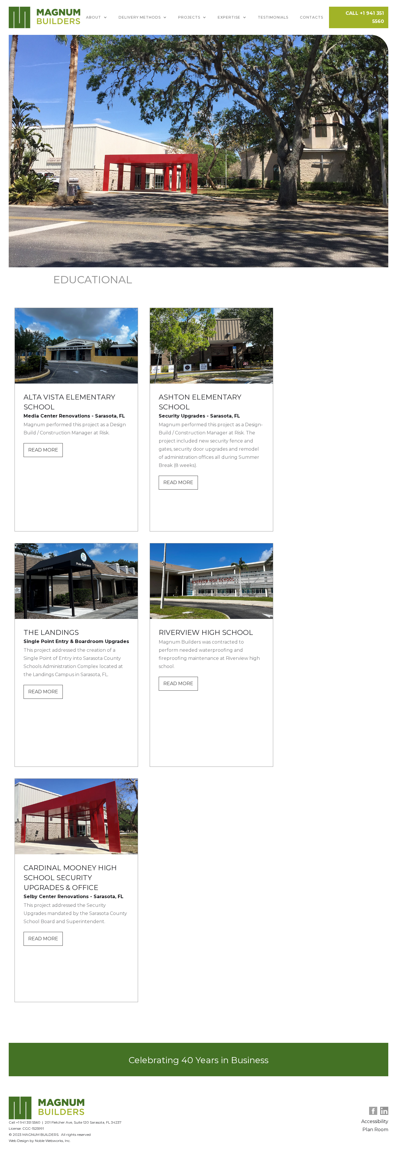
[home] (44, 17)
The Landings (51, 632)
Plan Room (375, 1129)
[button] (96, 17)
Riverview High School (206, 632)
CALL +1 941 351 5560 (365, 17)
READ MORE (43, 450)
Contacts (311, 17)
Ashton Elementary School (200, 402)
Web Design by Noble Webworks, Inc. (40, 1140)
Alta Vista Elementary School (69, 402)
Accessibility (374, 1121)
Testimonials (273, 17)
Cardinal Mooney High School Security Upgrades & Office (70, 878)
